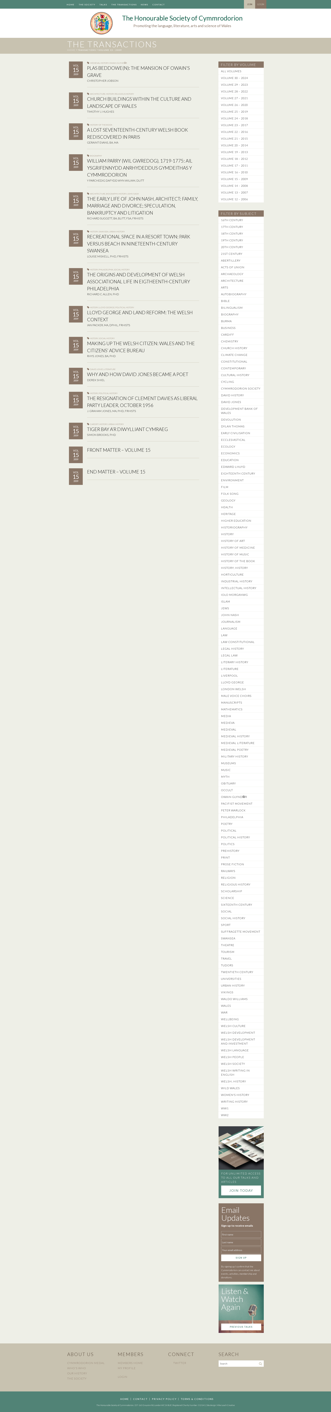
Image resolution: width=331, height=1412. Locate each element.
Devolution (231, 419)
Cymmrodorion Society (240, 388)
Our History (77, 1373)
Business (228, 327)
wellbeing (230, 1019)
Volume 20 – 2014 (234, 145)
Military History (234, 756)
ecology (228, 446)
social (226, 911)
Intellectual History (238, 588)
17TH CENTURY (232, 226)
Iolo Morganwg (234, 594)
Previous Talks (241, 1327)
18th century (232, 233)
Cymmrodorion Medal (86, 1362)
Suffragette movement (240, 931)
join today (241, 1190)
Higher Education (236, 520)
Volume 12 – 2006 (234, 199)
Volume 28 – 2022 (234, 91)
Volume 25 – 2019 (234, 111)
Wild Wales (230, 1088)
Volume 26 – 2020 (234, 104)
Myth (225, 776)
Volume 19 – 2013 (234, 152)
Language (229, 628)
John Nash (133, 193)
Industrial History (236, 581)
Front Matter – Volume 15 (119, 450)
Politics (228, 844)
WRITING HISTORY (234, 1101)
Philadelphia (106, 269)
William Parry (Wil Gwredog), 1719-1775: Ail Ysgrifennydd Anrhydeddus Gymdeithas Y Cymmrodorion (139, 168)
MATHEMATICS (232, 709)
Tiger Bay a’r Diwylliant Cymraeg (127, 429)
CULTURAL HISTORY (235, 375)
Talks (103, 4)
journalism (230, 621)
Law (224, 635)
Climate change (234, 354)
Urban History (117, 231)
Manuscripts (231, 702)
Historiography (234, 527)
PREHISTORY (230, 850)
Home (70, 4)
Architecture (97, 94)
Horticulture (232, 574)
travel (226, 958)
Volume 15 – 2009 (234, 179)
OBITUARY (228, 783)
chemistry (229, 341)
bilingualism (232, 307)
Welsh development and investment (238, 1041)
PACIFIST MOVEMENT (237, 803)
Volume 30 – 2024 (234, 77)
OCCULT (227, 790)
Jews (225, 608)
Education (230, 460)
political (229, 830)
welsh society (233, 1063)
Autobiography (234, 294)
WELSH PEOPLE (232, 1057)
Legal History (232, 648)
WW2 (225, 1115)
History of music (235, 554)
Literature (110, 369)
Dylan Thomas (233, 426)
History (110, 94)
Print (225, 857)
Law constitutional (238, 641)
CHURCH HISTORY (234, 348)
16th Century (232, 220)
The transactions (124, 4)
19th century (232, 240)
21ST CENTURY (231, 253)
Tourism (227, 951)
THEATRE (227, 945)
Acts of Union (232, 267)
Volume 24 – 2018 (234, 118)
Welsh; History (233, 1081)
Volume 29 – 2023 (234, 84)
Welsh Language (235, 1050)
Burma (226, 321)
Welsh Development (238, 1032)
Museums (228, 763)
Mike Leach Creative (226, 1405)
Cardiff (94, 424)
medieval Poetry (235, 749)
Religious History (124, 94)
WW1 (225, 1108)
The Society (87, 4)
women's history (235, 1094)
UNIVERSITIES (231, 978)
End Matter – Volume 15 (116, 472)
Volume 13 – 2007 (234, 192)
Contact (158, 4)
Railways (228, 871)
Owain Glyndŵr (118, 63)
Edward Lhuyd (233, 466)
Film (224, 487)
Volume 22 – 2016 (234, 131)
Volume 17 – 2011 (234, 165)
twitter (179, 1362)
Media (226, 716)
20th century (232, 247)
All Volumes (231, 71)
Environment (232, 480)
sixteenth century (236, 904)
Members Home (130, 1362)
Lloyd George (107, 307)
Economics (230, 453)
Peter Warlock (233, 810)
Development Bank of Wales (239, 410)
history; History (234, 567)
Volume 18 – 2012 (234, 158)
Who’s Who (76, 1368)
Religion (228, 877)
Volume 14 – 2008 (234, 185)
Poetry (227, 823)
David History (232, 395)
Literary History (234, 662)
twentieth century (237, 972)
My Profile (127, 1368)
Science (227, 897)
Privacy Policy (164, 1399)
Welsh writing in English (235, 1072)
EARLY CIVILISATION (235, 433)
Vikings (227, 992)
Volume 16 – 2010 (234, 172)
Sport (226, 924)
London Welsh (233, 689)
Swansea (103, 231)
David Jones (96, 369)
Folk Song (230, 493)
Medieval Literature (238, 743)
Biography (96, 155)
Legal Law (229, 655)
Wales (226, 1005)
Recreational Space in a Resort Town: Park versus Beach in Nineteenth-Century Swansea (138, 243)
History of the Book (101, 125)
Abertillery (230, 260)
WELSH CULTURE (233, 1025)
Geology (228, 500)
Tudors (227, 965)
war (224, 1012)
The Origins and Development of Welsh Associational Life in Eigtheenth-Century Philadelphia (138, 281)
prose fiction (232, 864)
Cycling (227, 381)
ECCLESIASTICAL (233, 439)
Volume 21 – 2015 (234, 138)
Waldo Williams (234, 999)
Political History (124, 307)
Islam (225, 601)
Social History (122, 269)
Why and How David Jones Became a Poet (137, 374)
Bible (225, 300)
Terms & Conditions (197, 1399)
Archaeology (232, 274)
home (71, 50)
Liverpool (229, 675)
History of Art (233, 540)
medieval (228, 729)
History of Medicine (238, 547)
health (227, 507)
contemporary (233, 368)
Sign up (241, 1258)
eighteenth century (238, 473)
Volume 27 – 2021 (234, 98)
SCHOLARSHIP (231, 891)
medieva (228, 722)
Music (226, 769)
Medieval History (99, 63)
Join (249, 4)
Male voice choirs (236, 695)
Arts (224, 287)
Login (260, 4)
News (144, 4)
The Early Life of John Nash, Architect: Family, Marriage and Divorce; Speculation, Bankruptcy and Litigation (142, 206)
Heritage (228, 513)
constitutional (234, 361)
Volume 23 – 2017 (234, 125)
